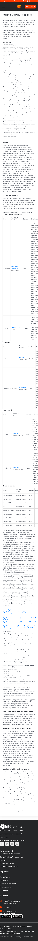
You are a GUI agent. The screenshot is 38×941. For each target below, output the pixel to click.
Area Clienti (30, 6)
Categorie (4, 890)
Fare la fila (4, 837)
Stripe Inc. (16, 433)
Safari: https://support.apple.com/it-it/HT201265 (18, 628)
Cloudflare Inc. (15, 327)
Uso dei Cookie (28, 937)
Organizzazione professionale (11, 834)
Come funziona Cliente (8, 866)
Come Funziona (6, 877)
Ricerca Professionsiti (8, 884)
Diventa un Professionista (10, 854)
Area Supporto (5, 887)
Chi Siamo (4, 880)
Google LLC (22, 357)
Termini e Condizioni (7, 937)
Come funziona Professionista (11, 857)
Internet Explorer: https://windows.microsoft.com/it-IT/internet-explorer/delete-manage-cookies (17, 612)
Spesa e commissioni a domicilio (12, 840)
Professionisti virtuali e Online (11, 830)
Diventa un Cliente (7, 863)
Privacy (18, 937)
